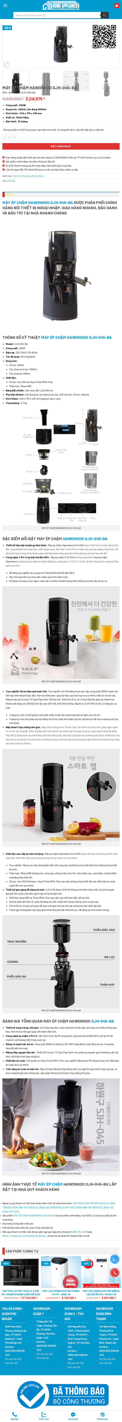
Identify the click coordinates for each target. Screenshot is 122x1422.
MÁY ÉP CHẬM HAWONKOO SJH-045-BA (37, 202)
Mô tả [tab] (10, 194)
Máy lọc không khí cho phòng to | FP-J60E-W (61, 1292)
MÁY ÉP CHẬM (50, 1184)
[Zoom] (6, 64)
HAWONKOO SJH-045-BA (85, 538)
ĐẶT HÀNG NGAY (61, 146)
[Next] (115, 79)
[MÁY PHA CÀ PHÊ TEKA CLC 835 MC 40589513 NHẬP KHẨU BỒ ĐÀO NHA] (21, 1272)
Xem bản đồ (11, 1362)
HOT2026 (11, 181)
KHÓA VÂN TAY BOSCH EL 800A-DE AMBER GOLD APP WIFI (43, 1207)
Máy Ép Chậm (37, 176)
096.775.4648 (79, 1231)
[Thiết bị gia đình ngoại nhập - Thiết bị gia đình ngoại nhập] (61, 5)
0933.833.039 (13, 1350)
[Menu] (5, 5)
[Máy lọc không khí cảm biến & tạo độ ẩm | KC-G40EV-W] (101, 1272)
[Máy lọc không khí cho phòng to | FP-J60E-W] (61, 1272)
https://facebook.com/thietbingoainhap (24, 1235)
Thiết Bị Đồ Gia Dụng (21, 176)
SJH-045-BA (102, 1020)
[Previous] (9, 44)
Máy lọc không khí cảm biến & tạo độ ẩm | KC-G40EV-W (101, 1292)
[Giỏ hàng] (116, 5)
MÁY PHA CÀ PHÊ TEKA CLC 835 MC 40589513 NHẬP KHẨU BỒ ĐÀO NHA (21, 1294)
